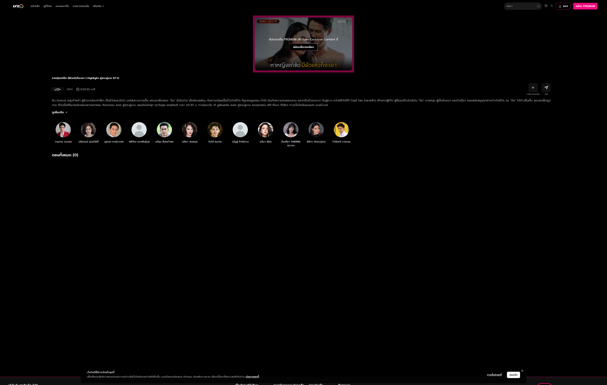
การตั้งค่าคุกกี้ (494, 375)
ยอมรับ (513, 375)
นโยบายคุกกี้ (252, 377)
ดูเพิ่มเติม (58, 112)
